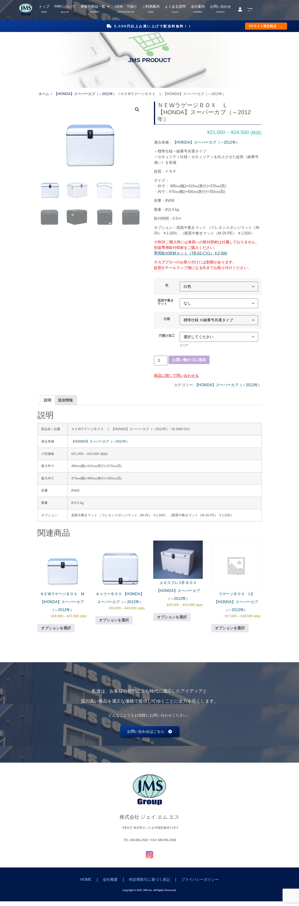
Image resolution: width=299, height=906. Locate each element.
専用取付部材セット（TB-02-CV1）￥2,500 (190, 253)
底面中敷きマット (165, 302)
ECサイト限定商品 (266, 26)
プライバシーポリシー (200, 879)
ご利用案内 (151, 6)
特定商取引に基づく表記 (149, 879)
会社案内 (198, 6)
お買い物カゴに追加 (189, 360)
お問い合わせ (220, 6)
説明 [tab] (47, 400)
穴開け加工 (167, 335)
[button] (95, 6)
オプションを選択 (56, 628)
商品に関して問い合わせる (176, 376)
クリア (184, 345)
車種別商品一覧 (93, 6)
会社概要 (110, 879)
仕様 (167, 318)
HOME (86, 879)
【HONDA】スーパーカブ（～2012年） (85, 94)
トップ (44, 6)
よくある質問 (175, 6)
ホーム (44, 94)
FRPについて (64, 6)
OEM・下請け (126, 6)
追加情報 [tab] (65, 400)
